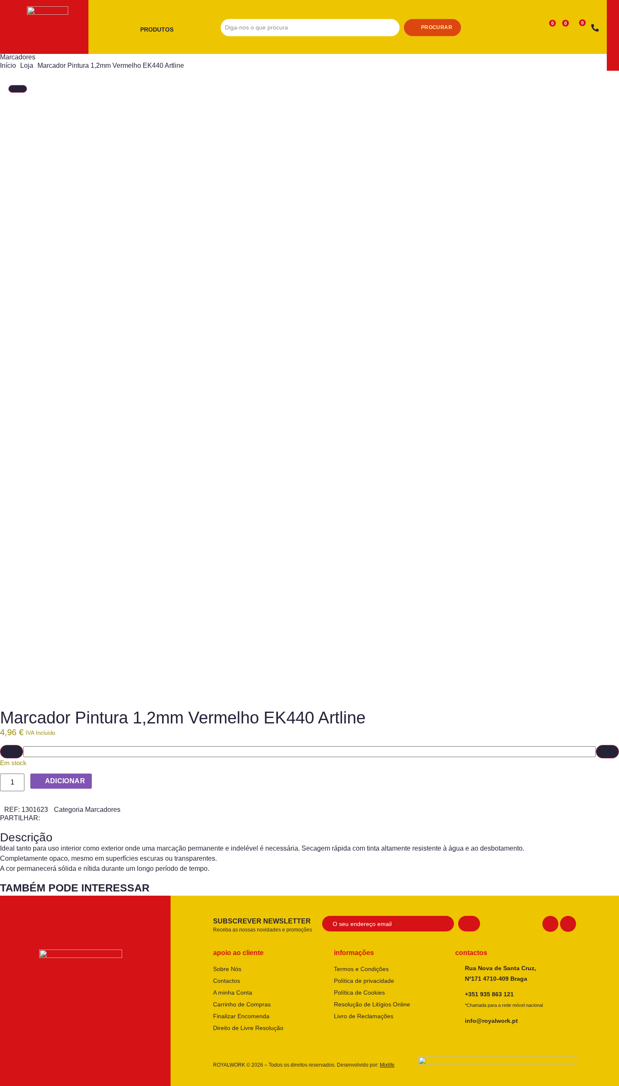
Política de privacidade (364, 980)
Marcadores (17, 57)
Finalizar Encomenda (241, 1016)
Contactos (226, 980)
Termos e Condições (361, 969)
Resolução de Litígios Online (372, 1004)
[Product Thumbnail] (17, 89)
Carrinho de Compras (242, 1004)
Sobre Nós (227, 969)
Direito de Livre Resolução (248, 1028)
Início (8, 65)
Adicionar (65, 780)
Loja (26, 65)
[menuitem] (160, 30)
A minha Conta (232, 992)
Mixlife (387, 1065)
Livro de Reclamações (363, 1016)
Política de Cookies (359, 992)
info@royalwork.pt (491, 1020)
